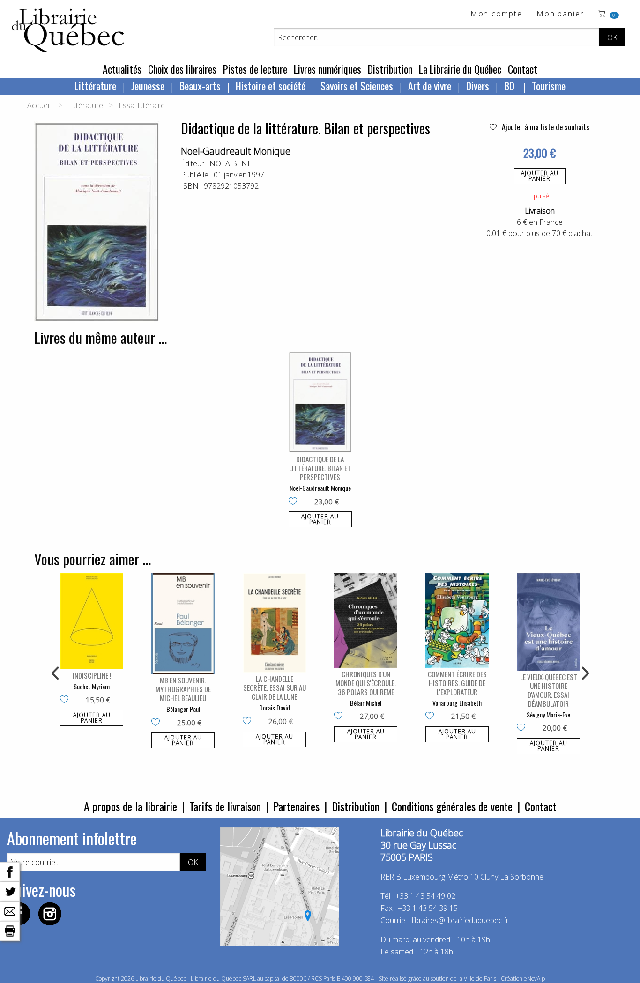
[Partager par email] (10, 910)
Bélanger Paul (183, 709)
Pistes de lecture (255, 69)
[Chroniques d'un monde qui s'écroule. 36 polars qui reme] (365, 620)
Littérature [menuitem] (95, 85)
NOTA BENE (230, 163)
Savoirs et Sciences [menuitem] (356, 85)
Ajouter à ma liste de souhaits (544, 127)
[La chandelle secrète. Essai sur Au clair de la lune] (274, 623)
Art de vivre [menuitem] (429, 85)
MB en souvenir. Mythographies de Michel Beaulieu (183, 689)
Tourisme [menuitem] (549, 85)
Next (584, 673)
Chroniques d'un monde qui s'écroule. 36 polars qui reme (365, 683)
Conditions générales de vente (452, 806)
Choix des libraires (182, 69)
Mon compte (496, 14)
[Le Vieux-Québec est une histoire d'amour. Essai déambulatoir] (548, 621)
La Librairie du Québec (460, 69)
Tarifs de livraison (225, 806)
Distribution (390, 69)
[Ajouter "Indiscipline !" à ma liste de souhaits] (66, 700)
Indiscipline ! (92, 675)
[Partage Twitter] (10, 891)
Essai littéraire (142, 105)
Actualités (122, 69)
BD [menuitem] (510, 85)
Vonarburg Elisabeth (457, 703)
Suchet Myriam (92, 686)
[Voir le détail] (320, 402)
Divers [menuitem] (477, 85)
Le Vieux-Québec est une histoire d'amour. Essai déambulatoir (548, 690)
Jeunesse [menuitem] (147, 85)
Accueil (39, 105)
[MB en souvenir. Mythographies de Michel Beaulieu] (183, 623)
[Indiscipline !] (91, 621)
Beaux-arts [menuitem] (200, 85)
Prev (55, 673)
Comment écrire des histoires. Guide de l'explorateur (457, 683)
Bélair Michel (365, 703)
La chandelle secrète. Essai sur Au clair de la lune (274, 687)
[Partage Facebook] (10, 871)
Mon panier (560, 14)
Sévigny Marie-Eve (548, 714)
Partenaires (296, 806)
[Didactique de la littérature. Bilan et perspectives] (320, 402)
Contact (522, 69)
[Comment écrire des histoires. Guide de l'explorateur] (457, 620)
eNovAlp (534, 979)
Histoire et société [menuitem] (270, 85)
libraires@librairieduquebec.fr (460, 920)
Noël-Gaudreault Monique (235, 151)
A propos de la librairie (130, 806)
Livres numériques (327, 69)
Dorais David (274, 707)
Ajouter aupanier (539, 176)
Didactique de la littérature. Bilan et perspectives (320, 468)
